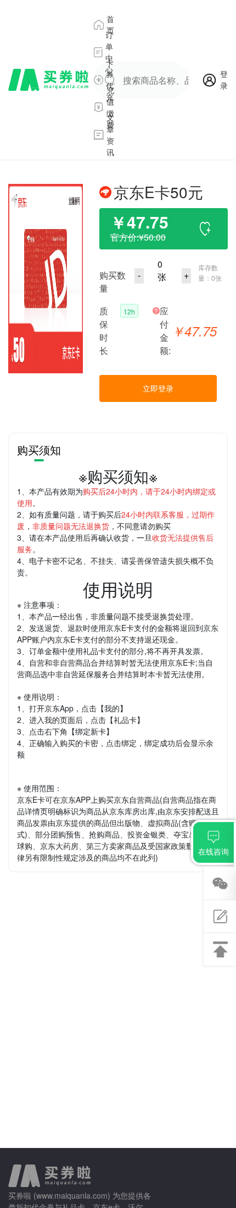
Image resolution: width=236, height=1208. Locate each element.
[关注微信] (220, 883)
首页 (110, 24)
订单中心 (109, 52)
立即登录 (158, 388)
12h (129, 311)
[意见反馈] (220, 916)
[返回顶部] (220, 949)
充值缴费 (110, 107)
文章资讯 (110, 135)
